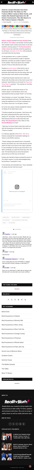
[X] (5, 26)
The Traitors (12, 43)
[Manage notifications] (30, 466)
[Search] (32, 2)
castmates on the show (16, 51)
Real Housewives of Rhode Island (12, 342)
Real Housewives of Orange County (13, 333)
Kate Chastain (23, 40)
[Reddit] (8, 26)
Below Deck (5, 312)
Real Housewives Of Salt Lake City (13, 347)
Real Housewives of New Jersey (20, 220)
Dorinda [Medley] (7, 123)
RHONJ (4, 222)
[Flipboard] (22, 26)
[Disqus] (17, 252)
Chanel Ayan (6, 217)
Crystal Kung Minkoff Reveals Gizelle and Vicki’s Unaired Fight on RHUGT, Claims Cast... (22, 456)
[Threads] (27, 26)
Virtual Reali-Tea (6, 84)
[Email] (20, 26)
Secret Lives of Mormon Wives (12, 351)
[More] (29, 26)
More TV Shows (7, 373)
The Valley (5, 369)
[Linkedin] (10, 26)
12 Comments (24, 22)
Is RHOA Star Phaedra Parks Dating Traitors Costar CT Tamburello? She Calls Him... (21, 436)
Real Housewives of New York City (13, 329)
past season (13, 68)
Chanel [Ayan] (12, 120)
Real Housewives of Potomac (11, 338)
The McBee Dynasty (8, 364)
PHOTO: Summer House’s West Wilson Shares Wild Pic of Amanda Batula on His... (22, 446)
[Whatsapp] (15, 26)
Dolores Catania (6, 40)
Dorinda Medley (26, 217)
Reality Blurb (21, 467)
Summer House (7, 360)
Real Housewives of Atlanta (11, 316)
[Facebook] (3, 26)
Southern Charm (7, 355)
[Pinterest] (12, 26)
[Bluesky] (24, 26)
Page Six (28, 82)
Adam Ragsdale (7, 22)
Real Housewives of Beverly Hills (12, 320)
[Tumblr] (17, 26)
